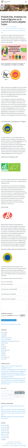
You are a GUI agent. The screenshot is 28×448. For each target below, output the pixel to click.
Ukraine (3, 346)
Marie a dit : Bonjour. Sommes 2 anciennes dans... (13, 409)
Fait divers (3, 343)
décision (20, 395)
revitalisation (3, 393)
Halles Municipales (22, 30)
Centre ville (16, 30)
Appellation (5, 30)
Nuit (1, 390)
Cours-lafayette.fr (7, 1)
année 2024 (4, 425)
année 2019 (4, 434)
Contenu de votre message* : (8, 299)
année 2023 (4, 427)
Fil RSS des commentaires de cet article (11, 324)
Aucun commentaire (13, 26)
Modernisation (11, 398)
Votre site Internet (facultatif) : (8, 294)
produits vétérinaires (5, 398)
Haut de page (23, 445)
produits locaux (6, 396)
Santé (2, 353)
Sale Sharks (7, 390)
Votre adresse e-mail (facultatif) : (9, 289)
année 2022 (4, 429)
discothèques (4, 357)
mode (2, 396)
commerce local (12, 396)
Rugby (2, 352)
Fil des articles (5, 445)
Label (8, 30)
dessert (23, 395)
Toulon (10, 28)
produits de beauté (4, 395)
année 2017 (4, 438)
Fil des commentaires (14, 445)
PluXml (11, 443)
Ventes (2, 32)
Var (2, 345)
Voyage (3, 336)
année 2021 (4, 430)
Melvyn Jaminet (9, 393)
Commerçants (21, 28)
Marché (7, 28)
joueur (13, 393)
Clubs (4, 390)
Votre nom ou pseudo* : (7, 284)
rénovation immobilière (14, 390)
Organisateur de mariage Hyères (9, 341)
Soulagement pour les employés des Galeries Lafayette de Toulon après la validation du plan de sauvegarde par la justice (13, 374)
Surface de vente (15, 28)
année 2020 (4, 432)
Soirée (2, 355)
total (2, 439)
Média (2, 348)
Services (20, 391)
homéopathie (22, 396)
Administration (19, 443)
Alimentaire (12, 30)
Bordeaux (17, 396)
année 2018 (4, 436)
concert (3, 359)
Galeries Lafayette (13, 395)
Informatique (4, 350)
